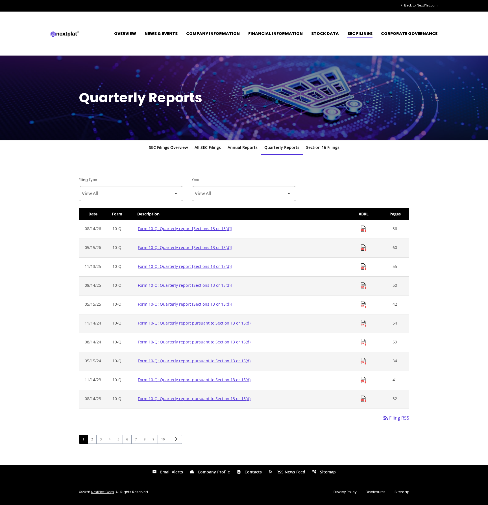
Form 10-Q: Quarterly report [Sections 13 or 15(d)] (185, 228)
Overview (125, 33)
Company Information (213, 33)
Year (195, 179)
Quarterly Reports (281, 147)
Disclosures (375, 492)
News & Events (161, 33)
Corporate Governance (409, 33)
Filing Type (88, 179)
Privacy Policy (345, 492)
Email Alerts (167, 472)
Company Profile (210, 472)
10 (164, 439)
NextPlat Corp (102, 491)
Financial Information (275, 33)
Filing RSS (395, 418)
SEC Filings (359, 33)
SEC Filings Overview (168, 147)
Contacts (249, 472)
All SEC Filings (208, 147)
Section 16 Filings (322, 147)
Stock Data (325, 33)
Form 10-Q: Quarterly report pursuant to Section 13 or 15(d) (194, 323)
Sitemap (324, 472)
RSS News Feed (287, 472)
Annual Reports (243, 147)
